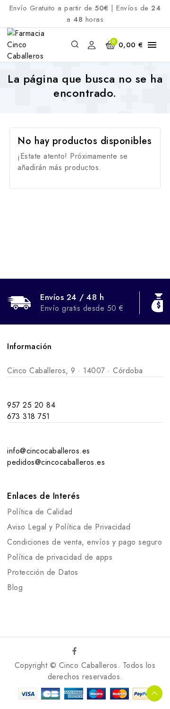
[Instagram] (95, 651)
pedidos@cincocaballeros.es (56, 462)
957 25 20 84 (31, 405)
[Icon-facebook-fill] (75, 651)
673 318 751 (28, 416)
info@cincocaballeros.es (48, 450)
